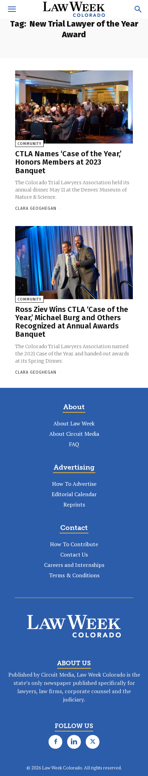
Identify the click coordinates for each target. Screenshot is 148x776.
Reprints (74, 504)
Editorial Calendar (74, 494)
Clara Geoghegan (35, 208)
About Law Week (74, 423)
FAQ (74, 444)
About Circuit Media (74, 434)
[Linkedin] (74, 742)
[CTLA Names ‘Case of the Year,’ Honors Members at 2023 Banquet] (74, 107)
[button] (12, 9)
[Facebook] (55, 742)
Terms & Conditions (74, 575)
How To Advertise (74, 484)
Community (29, 143)
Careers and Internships (74, 565)
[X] (92, 742)
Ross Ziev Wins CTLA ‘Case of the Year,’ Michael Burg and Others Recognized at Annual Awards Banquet (71, 322)
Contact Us (74, 554)
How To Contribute (74, 544)
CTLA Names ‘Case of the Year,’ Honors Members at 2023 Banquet (68, 162)
